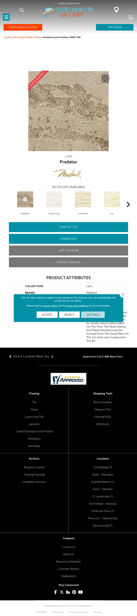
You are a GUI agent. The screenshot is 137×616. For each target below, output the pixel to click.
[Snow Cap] (54, 199)
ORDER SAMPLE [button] (69, 262)
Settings (93, 314)
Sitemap (97, 612)
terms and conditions (77, 305)
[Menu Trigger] (6, 17)
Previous (9, 199)
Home (7, 37)
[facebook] (55, 592)
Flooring (18, 37)
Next (128, 199)
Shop (38, 37)
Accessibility (41, 612)
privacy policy (50, 305)
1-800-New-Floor (112, 356)
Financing (68, 238)
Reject (69, 314)
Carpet (29, 37)
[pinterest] (74, 592)
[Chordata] (82, 199)
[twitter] (61, 592)
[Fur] (111, 199)
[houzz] (68, 592)
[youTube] (80, 592)
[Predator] (25, 199)
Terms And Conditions (78, 612)
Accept (47, 314)
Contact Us (68, 227)
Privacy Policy (58, 612)
